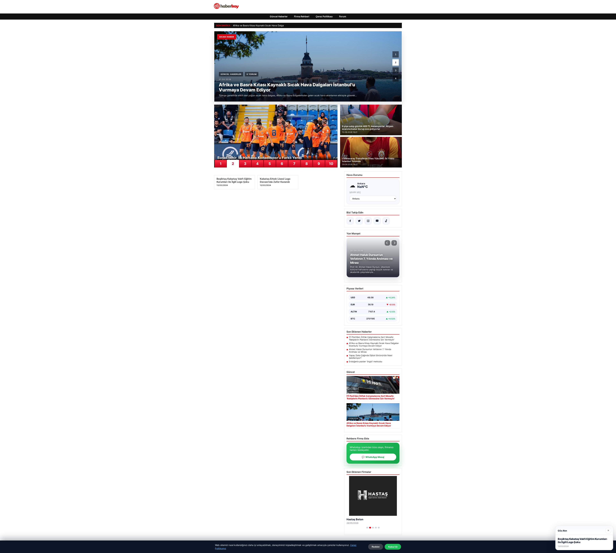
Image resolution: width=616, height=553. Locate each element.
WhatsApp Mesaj (373, 457)
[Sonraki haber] (394, 243)
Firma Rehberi (301, 16)
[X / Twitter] (359, 221)
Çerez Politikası (324, 16)
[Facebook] (350, 221)
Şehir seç (355, 192)
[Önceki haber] (387, 243)
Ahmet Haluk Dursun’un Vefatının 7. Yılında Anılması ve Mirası (370, 350)
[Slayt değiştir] (367, 527)
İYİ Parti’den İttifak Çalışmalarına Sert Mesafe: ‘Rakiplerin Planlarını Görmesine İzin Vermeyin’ (371, 338)
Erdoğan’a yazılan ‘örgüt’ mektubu (365, 361)
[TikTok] (386, 221)
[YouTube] (377, 221)
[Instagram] (368, 221)
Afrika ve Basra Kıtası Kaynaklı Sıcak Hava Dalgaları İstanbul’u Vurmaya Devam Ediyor (278, 25)
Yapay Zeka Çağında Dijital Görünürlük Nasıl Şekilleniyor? (370, 356)
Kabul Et (393, 546)
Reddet (376, 546)
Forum (342, 16)
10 (331, 164)
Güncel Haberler (279, 16)
